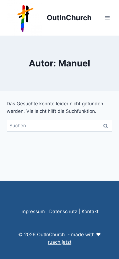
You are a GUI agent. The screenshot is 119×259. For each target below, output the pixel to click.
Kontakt (90, 211)
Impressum (32, 211)
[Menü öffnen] (107, 17)
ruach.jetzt (59, 242)
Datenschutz (63, 211)
